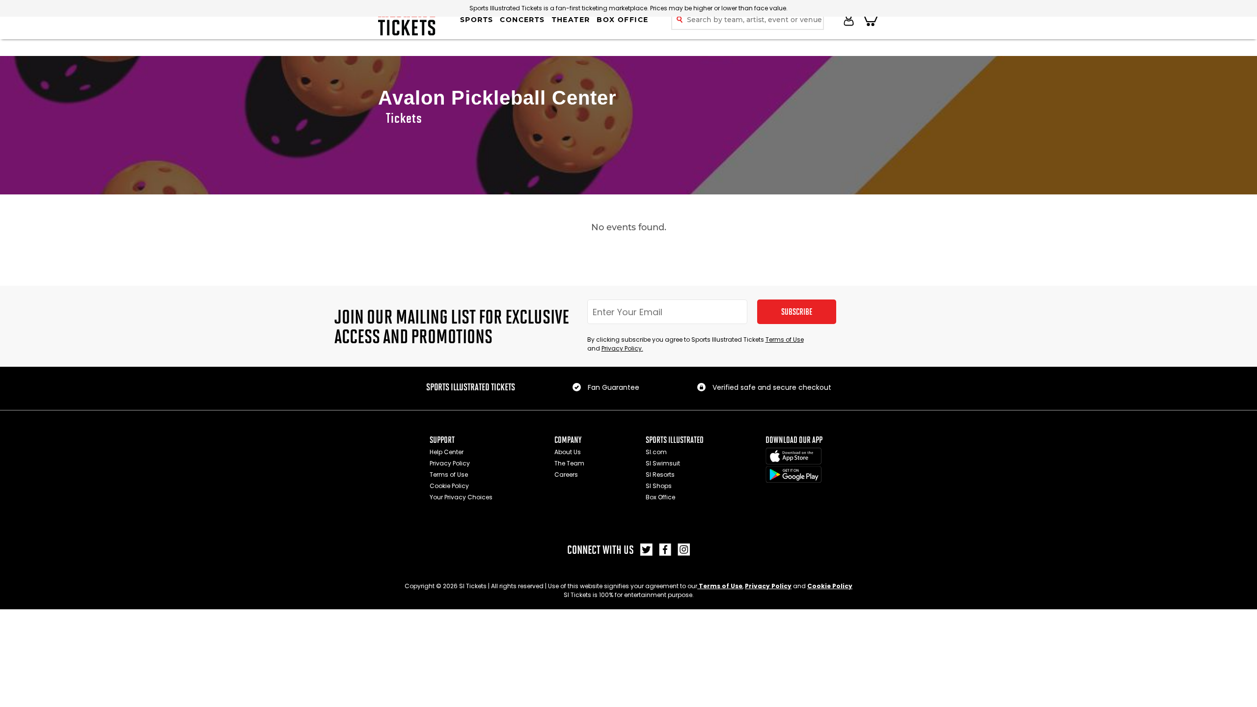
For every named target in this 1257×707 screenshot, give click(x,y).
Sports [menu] (476, 19)
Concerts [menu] (522, 19)
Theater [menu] (571, 19)
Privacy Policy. (622, 348)
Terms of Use (784, 339)
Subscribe (796, 312)
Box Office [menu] (622, 19)
